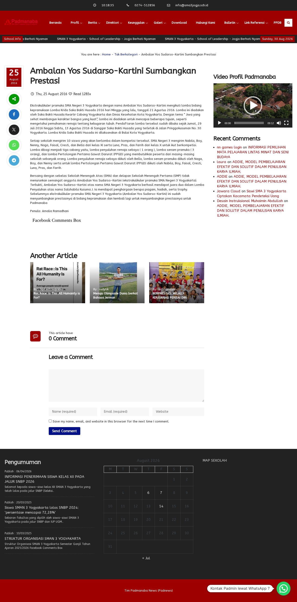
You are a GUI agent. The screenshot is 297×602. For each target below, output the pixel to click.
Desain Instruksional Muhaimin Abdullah (250, 201)
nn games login (229, 147)
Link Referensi (255, 22)
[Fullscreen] (286, 123)
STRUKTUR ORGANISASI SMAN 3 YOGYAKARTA (43, 539)
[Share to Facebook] (14, 114)
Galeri (158, 22)
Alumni (54, 46)
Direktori (112, 22)
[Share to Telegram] (14, 160)
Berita (92, 22)
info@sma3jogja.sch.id (191, 5)
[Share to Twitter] (14, 130)
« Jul (146, 558)
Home (106, 54)
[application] (252, 105)
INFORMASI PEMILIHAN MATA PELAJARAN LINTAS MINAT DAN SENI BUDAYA (253, 152)
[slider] (249, 123)
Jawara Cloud (228, 191)
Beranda (55, 22)
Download (179, 22)
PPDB (277, 22)
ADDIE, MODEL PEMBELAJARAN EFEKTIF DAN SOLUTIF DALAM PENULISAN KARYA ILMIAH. (251, 167)
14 (161, 506)
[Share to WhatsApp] (14, 145)
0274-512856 (145, 5)
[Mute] (279, 123)
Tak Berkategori (126, 54)
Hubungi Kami (205, 22)
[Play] (219, 123)
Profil (75, 22)
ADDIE (222, 176)
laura (221, 162)
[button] (253, 105)
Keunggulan (136, 22)
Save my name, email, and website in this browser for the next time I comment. (111, 421)
